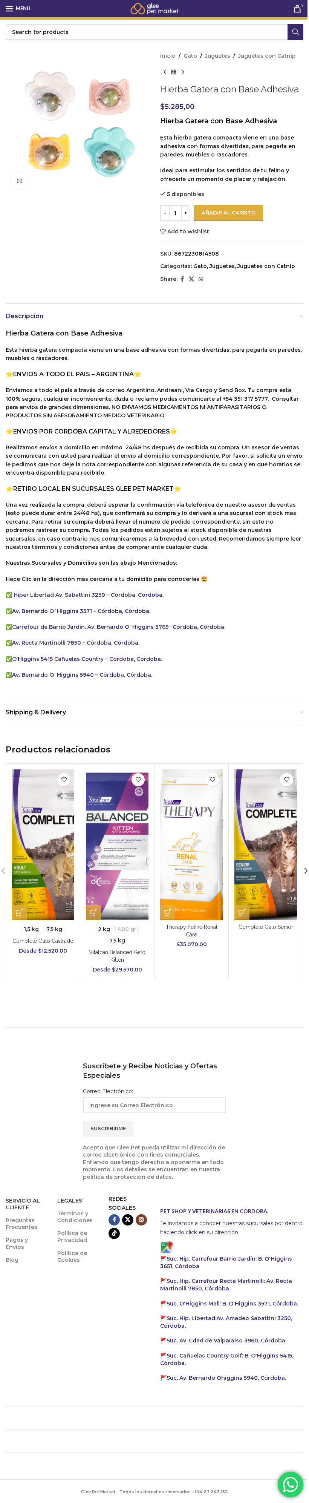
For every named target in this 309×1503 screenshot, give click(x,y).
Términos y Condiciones (75, 1217)
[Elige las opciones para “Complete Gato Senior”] (241, 912)
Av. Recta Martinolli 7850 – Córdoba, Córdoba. (75, 642)
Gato (190, 55)
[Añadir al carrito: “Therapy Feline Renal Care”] (167, 912)
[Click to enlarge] (19, 180)
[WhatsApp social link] (200, 279)
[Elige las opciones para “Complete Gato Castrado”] (19, 912)
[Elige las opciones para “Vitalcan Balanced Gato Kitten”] (93, 912)
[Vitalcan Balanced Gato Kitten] (117, 844)
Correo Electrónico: (108, 1091)
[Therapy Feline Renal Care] (191, 844)
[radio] (31, 929)
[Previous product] (164, 72)
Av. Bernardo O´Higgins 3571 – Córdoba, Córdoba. (81, 611)
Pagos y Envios (17, 1243)
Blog (12, 1259)
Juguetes (217, 55)
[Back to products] (173, 72)
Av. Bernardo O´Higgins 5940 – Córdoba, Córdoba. (82, 674)
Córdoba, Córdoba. (135, 659)
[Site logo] (154, 8)
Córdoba (226, 1340)
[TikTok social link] (114, 1233)
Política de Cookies (72, 1256)
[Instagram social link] (141, 1220)
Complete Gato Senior (266, 927)
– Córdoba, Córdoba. (135, 594)
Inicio (168, 55)
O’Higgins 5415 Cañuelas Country (58, 659)
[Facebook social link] (182, 279)
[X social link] (191, 279)
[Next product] (182, 72)
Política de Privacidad (72, 1236)
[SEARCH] (295, 32)
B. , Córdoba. (232, 1303)
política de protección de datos (127, 1177)
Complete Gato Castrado (42, 941)
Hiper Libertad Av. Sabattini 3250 (59, 594)
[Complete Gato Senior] (265, 844)
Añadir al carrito (228, 213)
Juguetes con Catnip (267, 55)
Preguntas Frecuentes (21, 1223)
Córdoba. (226, 1285)
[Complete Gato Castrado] (43, 844)
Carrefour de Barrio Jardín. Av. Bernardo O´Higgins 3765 (90, 627)
